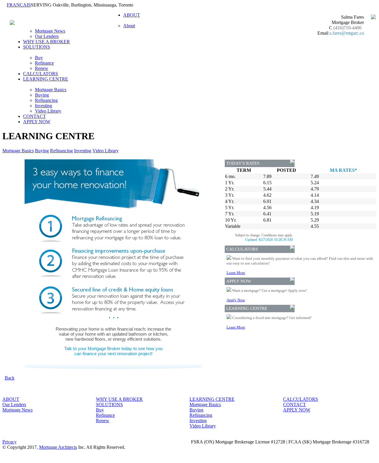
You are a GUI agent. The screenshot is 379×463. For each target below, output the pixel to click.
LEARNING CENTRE (212, 399)
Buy (39, 57)
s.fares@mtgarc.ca (347, 33)
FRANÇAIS (19, 4)
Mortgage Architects (58, 447)
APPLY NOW (36, 121)
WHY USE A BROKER (46, 41)
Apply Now (236, 300)
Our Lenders (47, 36)
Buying (42, 94)
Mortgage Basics (50, 89)
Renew (41, 68)
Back (10, 377)
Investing (43, 105)
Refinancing (46, 100)
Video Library (48, 110)
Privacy (9, 441)
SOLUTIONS (109, 404)
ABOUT (10, 399)
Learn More (236, 272)
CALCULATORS (40, 73)
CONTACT (34, 116)
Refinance (44, 62)
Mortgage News (50, 30)
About (129, 25)
